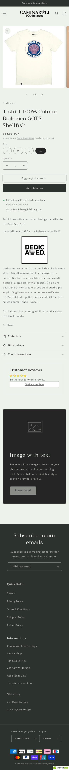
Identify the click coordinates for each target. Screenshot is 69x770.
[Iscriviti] (58, 566)
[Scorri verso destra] (42, 94)
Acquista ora (34, 188)
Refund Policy (15, 625)
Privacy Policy (15, 601)
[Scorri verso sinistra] (27, 94)
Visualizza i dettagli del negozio (24, 209)
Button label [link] (23, 490)
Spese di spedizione (25, 138)
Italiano (47, 738)
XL (40, 150)
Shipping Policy (16, 617)
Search (11, 593)
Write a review (34, 384)
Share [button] (10, 325)
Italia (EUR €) (22, 738)
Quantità (7, 158)
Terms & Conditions (18, 609)
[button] (4, 13)
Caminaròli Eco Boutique (30, 764)
